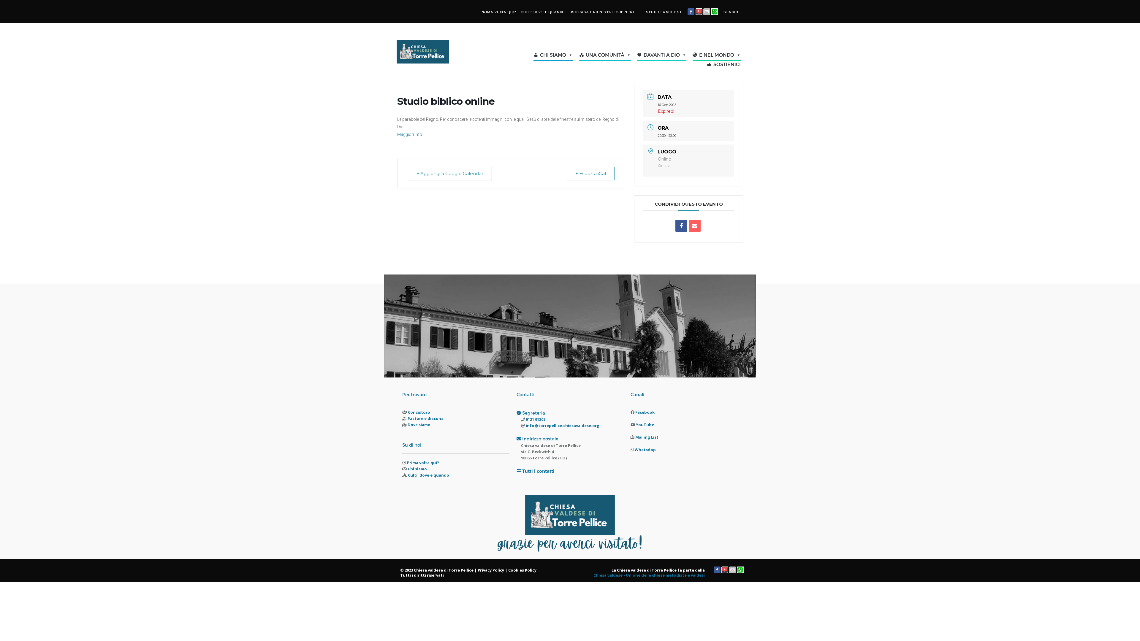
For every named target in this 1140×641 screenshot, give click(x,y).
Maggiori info (409, 134)
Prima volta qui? (423, 462)
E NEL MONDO (716, 55)
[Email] (695, 226)
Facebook (645, 412)
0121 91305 (535, 419)
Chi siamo (417, 469)
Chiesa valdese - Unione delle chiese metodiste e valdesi (649, 575)
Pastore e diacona (426, 418)
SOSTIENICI (727, 64)
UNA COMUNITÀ (605, 55)
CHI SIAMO (553, 55)
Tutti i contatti (538, 471)
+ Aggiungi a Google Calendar (450, 173)
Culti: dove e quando (428, 475)
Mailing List (646, 437)
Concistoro (419, 412)
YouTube (645, 424)
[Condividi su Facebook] (681, 226)
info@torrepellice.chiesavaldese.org (562, 425)
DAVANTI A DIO (662, 55)
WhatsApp (645, 449)
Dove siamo (419, 424)
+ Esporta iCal (590, 173)
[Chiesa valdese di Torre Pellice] (437, 53)
